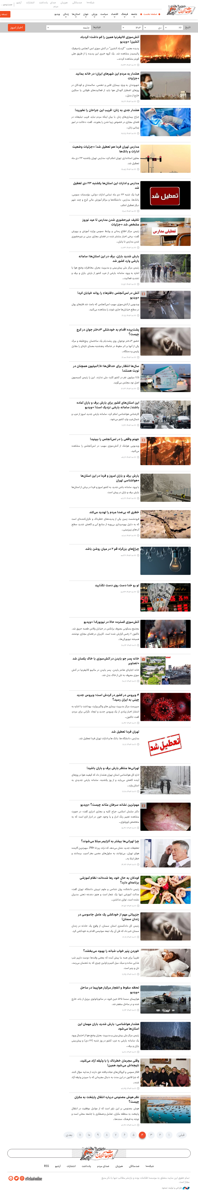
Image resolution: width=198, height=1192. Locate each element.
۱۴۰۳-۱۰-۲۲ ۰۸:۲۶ (128, 498)
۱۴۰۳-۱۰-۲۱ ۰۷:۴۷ (128, 1125)
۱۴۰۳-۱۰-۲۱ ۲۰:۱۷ (129, 681)
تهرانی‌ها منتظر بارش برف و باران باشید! (113, 768)
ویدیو (57, 14)
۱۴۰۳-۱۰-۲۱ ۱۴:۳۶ (128, 864)
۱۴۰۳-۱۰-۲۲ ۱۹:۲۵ (128, 133)
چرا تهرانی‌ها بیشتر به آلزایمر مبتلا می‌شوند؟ (110, 841)
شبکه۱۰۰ (90, 2)
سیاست (104, 14)
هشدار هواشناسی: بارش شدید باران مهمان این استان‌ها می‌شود (108, 1026)
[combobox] (173, 27)
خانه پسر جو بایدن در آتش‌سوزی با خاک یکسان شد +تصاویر (106, 661)
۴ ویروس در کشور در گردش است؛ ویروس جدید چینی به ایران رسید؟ (108, 697)
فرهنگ (124, 14)
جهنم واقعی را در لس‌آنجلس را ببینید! (114, 439)
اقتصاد (114, 14)
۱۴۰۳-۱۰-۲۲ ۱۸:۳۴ (128, 248)
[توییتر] (16, 1178)
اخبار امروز (16, 27)
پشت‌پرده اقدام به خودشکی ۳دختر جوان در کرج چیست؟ (108, 332)
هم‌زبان (64, 2)
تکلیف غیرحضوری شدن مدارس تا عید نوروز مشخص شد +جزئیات (110, 222)
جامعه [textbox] (86, 28)
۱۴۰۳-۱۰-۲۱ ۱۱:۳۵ (129, 974)
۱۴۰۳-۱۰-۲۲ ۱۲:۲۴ (128, 389)
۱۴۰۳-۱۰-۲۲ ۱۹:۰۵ (128, 169)
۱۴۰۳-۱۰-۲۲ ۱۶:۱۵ (129, 315)
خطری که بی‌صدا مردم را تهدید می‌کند (114, 512)
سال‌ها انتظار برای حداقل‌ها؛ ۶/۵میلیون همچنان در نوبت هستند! (106, 368)
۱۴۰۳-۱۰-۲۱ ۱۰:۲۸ (129, 1052)
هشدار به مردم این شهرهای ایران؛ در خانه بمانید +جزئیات (107, 76)
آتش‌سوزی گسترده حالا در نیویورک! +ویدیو (111, 622)
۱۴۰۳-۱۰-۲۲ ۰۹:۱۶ (128, 457)
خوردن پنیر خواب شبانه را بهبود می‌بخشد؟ (111, 951)
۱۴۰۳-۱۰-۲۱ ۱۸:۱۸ (129, 744)
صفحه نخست (150, 14)
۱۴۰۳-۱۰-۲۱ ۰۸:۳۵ (128, 1088)
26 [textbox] (180, 28)
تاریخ (188, 27)
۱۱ (80, 1135)
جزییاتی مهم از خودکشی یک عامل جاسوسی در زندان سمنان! (108, 917)
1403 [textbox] (138, 28)
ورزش (94, 14)
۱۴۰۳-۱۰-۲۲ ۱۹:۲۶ (128, 101)
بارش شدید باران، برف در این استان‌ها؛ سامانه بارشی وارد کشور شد (109, 258)
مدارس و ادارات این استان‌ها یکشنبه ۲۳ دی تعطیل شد (106, 185)
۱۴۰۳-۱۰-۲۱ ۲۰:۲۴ (128, 645)
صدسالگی (77, 2)
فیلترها (97, 27)
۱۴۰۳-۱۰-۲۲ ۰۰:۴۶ (128, 555)
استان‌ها (76, 14)
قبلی (181, 1135)
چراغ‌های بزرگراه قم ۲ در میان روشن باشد (111, 549)
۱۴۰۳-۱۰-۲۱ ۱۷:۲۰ (129, 791)
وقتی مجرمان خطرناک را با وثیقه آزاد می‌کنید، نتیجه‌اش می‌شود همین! (109, 1063)
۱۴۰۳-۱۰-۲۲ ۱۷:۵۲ (128, 284)
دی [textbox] (159, 28)
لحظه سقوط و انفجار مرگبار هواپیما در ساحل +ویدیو (109, 990)
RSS (46, 1166)
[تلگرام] (11, 1178)
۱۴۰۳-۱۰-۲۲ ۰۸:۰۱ (129, 535)
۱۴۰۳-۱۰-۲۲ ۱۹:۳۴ (128, 65)
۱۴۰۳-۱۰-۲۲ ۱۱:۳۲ (129, 425)
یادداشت (43, 2)
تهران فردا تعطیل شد (125, 732)
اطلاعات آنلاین (180, 9)
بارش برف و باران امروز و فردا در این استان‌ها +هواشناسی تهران (110, 478)
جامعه (134, 14)
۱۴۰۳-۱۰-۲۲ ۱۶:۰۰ (129, 357)
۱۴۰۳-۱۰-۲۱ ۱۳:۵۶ (128, 906)
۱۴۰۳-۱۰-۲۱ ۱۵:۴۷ (128, 828)
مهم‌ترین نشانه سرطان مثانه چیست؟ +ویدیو (109, 805)
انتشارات (30, 2)
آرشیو (18, 2)
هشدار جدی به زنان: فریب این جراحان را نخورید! (107, 110)
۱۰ (89, 1135)
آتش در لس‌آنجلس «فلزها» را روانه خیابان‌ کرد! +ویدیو (108, 295)
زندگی (66, 14)
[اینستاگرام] (22, 1178)
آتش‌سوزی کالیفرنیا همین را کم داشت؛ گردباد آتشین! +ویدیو (109, 39)
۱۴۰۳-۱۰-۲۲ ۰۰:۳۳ (128, 592)
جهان (86, 14)
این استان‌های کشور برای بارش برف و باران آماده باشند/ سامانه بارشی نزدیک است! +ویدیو (108, 405)
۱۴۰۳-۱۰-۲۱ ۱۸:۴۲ (129, 723)
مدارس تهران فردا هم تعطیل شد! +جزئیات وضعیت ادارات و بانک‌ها (105, 149)
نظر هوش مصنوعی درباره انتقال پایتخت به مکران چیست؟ (106, 1099)
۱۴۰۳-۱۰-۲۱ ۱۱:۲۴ (129, 1010)
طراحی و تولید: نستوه (172, 1188)
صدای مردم (54, 4)
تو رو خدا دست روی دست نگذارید (117, 585)
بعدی (69, 1135)
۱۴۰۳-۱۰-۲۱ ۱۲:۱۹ (129, 937)
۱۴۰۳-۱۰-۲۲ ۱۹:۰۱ (129, 211)
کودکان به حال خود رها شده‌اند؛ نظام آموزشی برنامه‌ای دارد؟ (109, 880)
